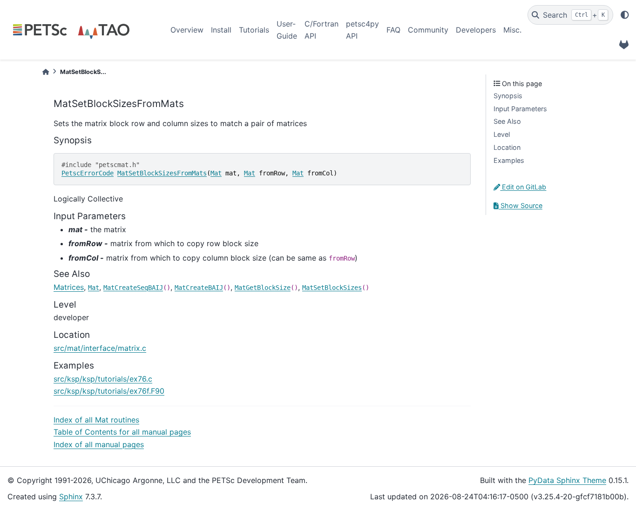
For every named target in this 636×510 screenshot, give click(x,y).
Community (428, 29)
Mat (216, 173)
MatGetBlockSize (263, 287)
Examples (509, 160)
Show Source (520, 205)
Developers (476, 29)
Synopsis (508, 96)
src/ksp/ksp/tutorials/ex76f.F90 (109, 391)
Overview (186, 29)
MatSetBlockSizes (332, 287)
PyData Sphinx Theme (567, 480)
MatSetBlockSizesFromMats (162, 173)
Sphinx (71, 496)
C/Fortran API (321, 29)
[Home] (45, 72)
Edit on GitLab (523, 187)
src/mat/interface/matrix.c (100, 348)
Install (221, 29)
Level (502, 134)
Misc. (512, 29)
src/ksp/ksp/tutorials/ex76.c (103, 378)
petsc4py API (362, 29)
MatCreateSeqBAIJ (133, 287)
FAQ (393, 29)
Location (507, 147)
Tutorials (254, 29)
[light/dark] (625, 15)
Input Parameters (520, 109)
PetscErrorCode (87, 173)
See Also (507, 121)
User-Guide (287, 29)
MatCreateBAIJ (199, 287)
